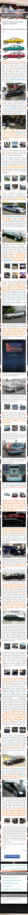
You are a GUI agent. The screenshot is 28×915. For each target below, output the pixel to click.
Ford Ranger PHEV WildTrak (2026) (10, 877)
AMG (20, 655)
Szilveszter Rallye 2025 (7, 886)
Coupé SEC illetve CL (20, 132)
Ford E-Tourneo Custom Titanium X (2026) (12, 880)
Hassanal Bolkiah (16, 596)
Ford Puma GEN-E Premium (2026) (10, 883)
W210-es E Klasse (17, 538)
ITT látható (20, 152)
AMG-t (5, 770)
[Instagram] (18, 4)
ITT (25, 334)
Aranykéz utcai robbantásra (10, 108)
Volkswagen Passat (7, 260)
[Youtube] (21, 4)
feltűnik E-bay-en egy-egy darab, (14, 483)
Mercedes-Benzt (19, 768)
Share (3, 852)
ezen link (7, 438)
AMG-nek (21, 775)
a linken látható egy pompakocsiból (14, 216)
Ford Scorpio (7, 259)
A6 (21, 294)
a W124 (19, 292)
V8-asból (15, 296)
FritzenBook (5, 901)
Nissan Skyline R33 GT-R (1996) (17, 868)
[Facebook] (25, 4)
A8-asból (24, 296)
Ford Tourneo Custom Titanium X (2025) (11, 889)
